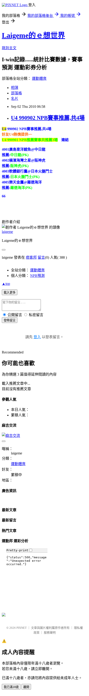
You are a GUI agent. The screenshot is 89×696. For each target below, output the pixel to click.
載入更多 (10, 292)
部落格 (16, 93)
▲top (6, 284)
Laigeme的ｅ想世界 (33, 35)
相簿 (14, 88)
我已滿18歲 (11, 687)
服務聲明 (50, 632)
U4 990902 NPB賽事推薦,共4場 (48, 118)
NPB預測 (37, 276)
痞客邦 (31, 257)
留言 (41, 257)
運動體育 (39, 78)
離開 (26, 687)
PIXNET (21, 627)
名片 (14, 99)
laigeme (7, 232)
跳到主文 (9, 48)
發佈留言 (10, 320)
